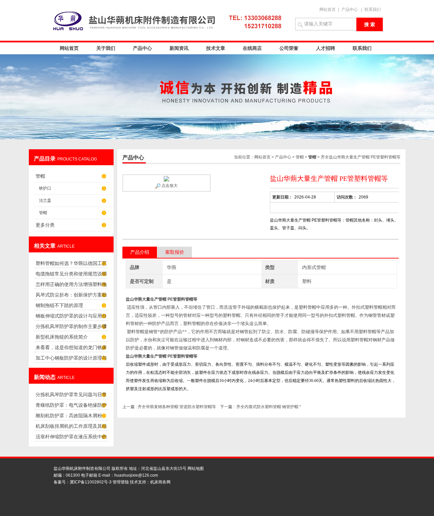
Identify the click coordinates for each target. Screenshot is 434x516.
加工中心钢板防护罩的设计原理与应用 (71, 359)
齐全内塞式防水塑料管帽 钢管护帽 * (268, 406)
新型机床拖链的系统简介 (62, 337)
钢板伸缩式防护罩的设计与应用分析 (71, 317)
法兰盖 (45, 200)
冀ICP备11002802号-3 (91, 482)
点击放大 (169, 185)
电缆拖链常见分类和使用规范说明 (71, 273)
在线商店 (252, 48)
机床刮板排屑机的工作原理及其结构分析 (71, 428)
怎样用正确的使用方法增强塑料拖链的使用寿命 (71, 286)
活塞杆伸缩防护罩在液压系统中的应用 (71, 438)
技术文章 (215, 48)
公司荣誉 (288, 48)
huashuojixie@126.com (136, 475)
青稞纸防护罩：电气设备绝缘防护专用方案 (71, 407)
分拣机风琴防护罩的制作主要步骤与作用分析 (71, 328)
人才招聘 (325, 48)
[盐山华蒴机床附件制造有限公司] (169, 20)
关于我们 (105, 48)
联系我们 (372, 9)
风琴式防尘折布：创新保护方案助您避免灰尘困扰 (71, 296)
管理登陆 (121, 482)
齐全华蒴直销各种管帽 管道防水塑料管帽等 (177, 406)
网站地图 (196, 468)
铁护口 (45, 188)
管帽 (40, 176)
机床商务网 (160, 482)
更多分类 (45, 225)
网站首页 (327, 9)
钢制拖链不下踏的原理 (59, 305)
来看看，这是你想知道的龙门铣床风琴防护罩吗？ (71, 349)
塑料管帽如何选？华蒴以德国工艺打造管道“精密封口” (71, 265)
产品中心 (349, 9)
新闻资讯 (179, 48)
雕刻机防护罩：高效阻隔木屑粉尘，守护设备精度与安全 (69, 417)
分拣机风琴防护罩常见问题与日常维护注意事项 (71, 396)
